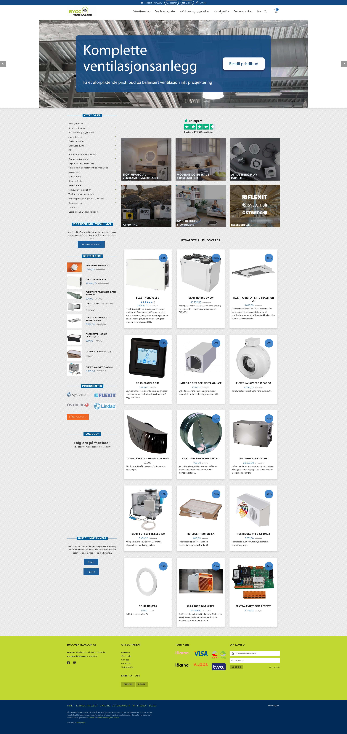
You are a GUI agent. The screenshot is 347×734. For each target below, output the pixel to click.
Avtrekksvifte (75, 137)
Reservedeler (75, 185)
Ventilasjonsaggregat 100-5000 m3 (86, 198)
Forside (125, 652)
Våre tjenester (75, 123)
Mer (259, 11)
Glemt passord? (274, 667)
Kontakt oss (127, 667)
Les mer (91, 718)
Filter (71, 150)
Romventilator (75, 181)
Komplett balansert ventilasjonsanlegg (88, 167)
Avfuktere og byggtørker (81, 132)
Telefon (173, 2)
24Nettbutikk (80, 722)
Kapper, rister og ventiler (81, 163)
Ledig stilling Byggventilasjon (83, 212)
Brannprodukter (76, 145)
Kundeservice (75, 203)
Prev (3, 64)
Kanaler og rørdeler (78, 159)
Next (344, 64)
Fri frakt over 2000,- (153, 2)
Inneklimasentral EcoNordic (82, 154)
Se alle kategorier (77, 128)
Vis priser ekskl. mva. (91, 244)
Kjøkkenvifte (74, 172)
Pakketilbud (74, 176)
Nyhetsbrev (140, 706)
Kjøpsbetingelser (86, 706)
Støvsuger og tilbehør (79, 190)
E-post (189, 2)
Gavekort (126, 663)
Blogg (152, 706)
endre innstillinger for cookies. (109, 718)
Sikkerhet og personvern (115, 706)
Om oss (203, 2)
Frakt (70, 706)
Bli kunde (126, 656)
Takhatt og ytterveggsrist (81, 194)
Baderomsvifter (76, 141)
